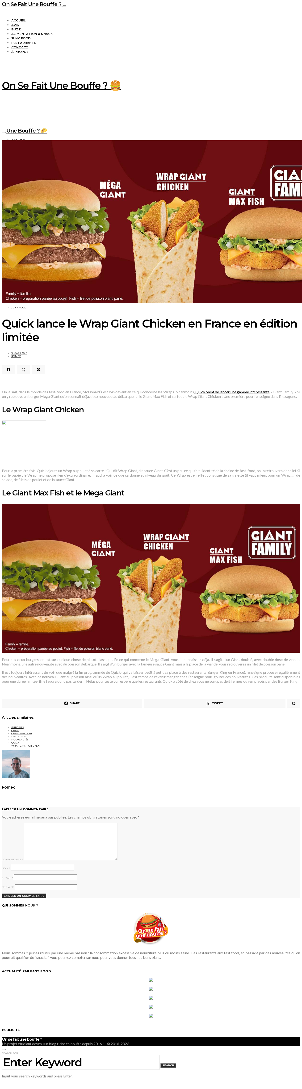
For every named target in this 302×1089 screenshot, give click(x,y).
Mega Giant (19, 736)
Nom (6, 868)
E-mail (7, 878)
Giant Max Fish (21, 733)
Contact (19, 47)
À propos (20, 52)
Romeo (16, 356)
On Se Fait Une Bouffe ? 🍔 (61, 85)
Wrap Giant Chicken (25, 745)
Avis (15, 25)
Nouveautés (20, 739)
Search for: (10, 1053)
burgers (17, 727)
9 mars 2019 (19, 353)
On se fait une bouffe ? (22, 1039)
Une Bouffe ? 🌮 (26, 131)
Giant (15, 730)
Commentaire (12, 859)
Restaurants (23, 43)
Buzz (16, 29)
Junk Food (21, 38)
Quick (15, 742)
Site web (8, 887)
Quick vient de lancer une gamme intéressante (232, 392)
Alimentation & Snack (32, 34)
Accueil (18, 20)
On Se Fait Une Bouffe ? (32, 4)
